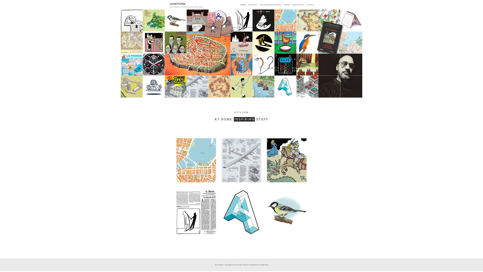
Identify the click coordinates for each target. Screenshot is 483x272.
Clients (287, 5)
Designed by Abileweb (259, 265)
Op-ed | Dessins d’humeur (270, 5)
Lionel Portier (178, 4)
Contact (310, 5)
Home (243, 5)
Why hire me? (298, 5)
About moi (253, 5)
